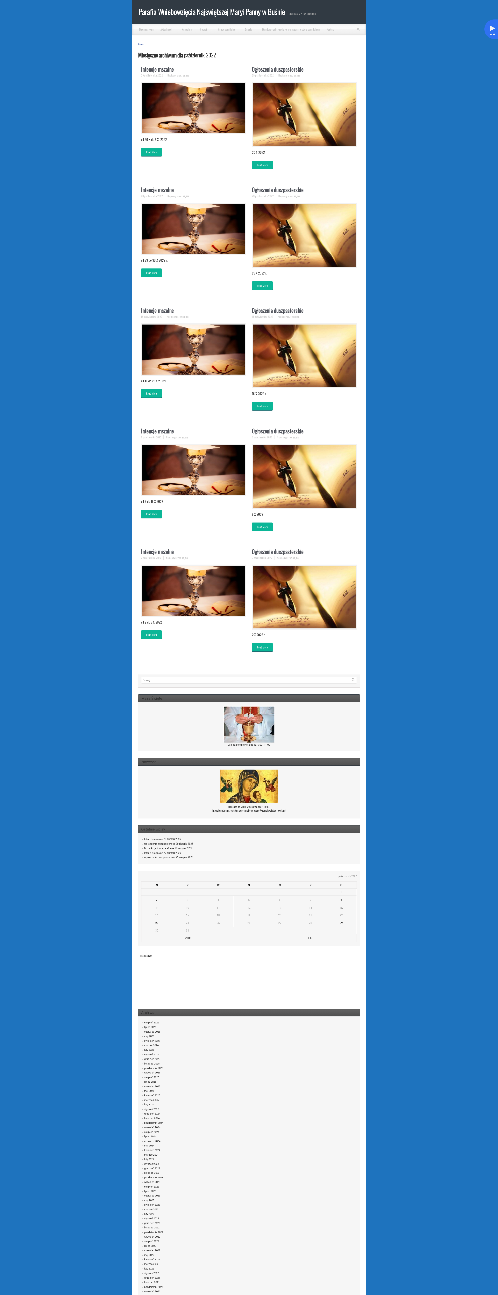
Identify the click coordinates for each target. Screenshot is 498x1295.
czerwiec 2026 (152, 1031)
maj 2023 (149, 1200)
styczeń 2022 (151, 1273)
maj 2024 (149, 1145)
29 (341, 922)
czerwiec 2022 (152, 1250)
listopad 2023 (152, 1172)
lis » (310, 937)
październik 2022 (153, 1232)
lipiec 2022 (150, 1245)
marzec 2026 (151, 1045)
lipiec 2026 (150, 1027)
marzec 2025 (151, 1100)
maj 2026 (149, 1036)
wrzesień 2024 (152, 1127)
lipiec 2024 (150, 1136)
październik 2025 (153, 1068)
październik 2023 (153, 1177)
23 (156, 922)
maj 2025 (149, 1090)
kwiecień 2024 (152, 1150)
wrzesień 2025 (152, 1072)
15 (341, 907)
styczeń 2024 (151, 1163)
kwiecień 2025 (152, 1095)
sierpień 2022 (151, 1241)
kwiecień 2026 (152, 1040)
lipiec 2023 (150, 1191)
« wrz (187, 937)
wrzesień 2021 (152, 1291)
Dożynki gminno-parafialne (159, 848)
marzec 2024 (151, 1154)
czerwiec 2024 (152, 1141)
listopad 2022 (152, 1227)
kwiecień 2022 (152, 1259)
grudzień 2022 (152, 1223)
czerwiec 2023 (152, 1195)
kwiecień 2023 (152, 1204)
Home (141, 44)
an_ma (186, 75)
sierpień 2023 (151, 1186)
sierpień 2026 (151, 1022)
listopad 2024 (152, 1118)
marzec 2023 (151, 1209)
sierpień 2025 (151, 1077)
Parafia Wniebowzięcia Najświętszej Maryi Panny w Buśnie (212, 11)
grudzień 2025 (152, 1058)
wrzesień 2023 (152, 1182)
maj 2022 (149, 1255)
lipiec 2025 (150, 1081)
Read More (151, 152)
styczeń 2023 (151, 1218)
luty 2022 (149, 1268)
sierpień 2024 (151, 1131)
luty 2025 (149, 1104)
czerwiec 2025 (152, 1086)
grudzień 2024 (152, 1113)
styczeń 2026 (151, 1054)
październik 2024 (153, 1122)
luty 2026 (149, 1049)
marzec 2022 (151, 1263)
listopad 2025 (152, 1063)
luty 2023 (149, 1213)
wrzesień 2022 (152, 1236)
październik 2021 (153, 1286)
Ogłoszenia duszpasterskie (277, 69)
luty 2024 (149, 1159)
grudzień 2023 (152, 1168)
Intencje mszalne (157, 69)
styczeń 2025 (151, 1109)
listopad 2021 (152, 1282)
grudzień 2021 (152, 1277)
